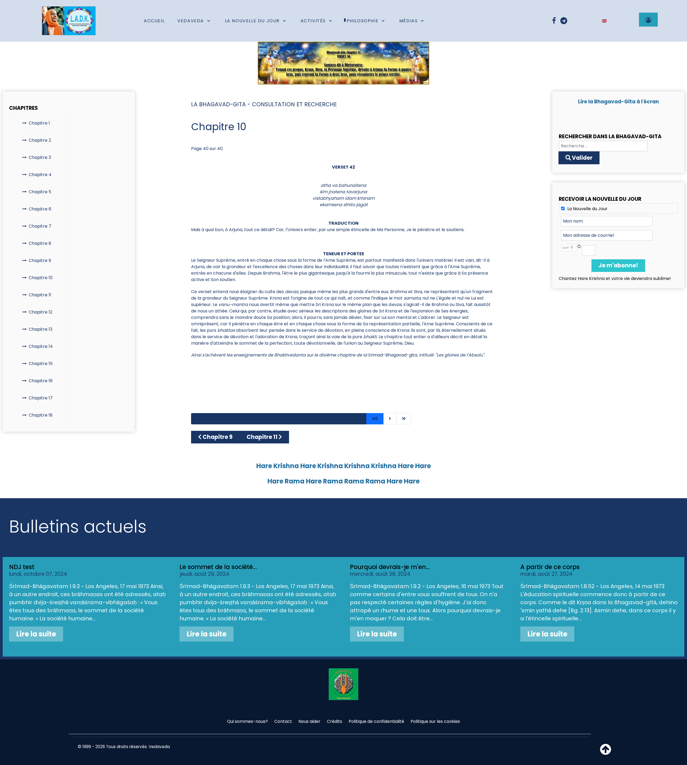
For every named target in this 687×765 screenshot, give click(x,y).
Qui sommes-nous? (247, 721)
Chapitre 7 (40, 226)
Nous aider (309, 721)
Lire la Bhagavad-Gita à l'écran (618, 101)
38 (341, 419)
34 (275, 419)
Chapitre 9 (40, 260)
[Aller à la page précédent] (212, 418)
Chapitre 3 (40, 157)
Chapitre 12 (40, 312)
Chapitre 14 (41, 346)
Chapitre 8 (40, 243)
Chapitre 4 (40, 175)
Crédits (334, 721)
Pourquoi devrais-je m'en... (390, 567)
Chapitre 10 (41, 278)
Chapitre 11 (40, 295)
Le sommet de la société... (218, 567)
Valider (582, 158)
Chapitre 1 (39, 123)
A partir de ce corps (550, 567)
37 (325, 419)
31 (227, 419)
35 (292, 419)
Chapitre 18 (41, 415)
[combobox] (603, 146)
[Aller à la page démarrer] (198, 418)
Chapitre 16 (41, 381)
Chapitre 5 (40, 192)
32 (242, 419)
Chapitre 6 (40, 209)
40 (375, 419)
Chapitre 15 (41, 363)
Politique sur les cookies (435, 721)
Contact (283, 721)
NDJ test (21, 567)
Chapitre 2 (40, 140)
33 (259, 419)
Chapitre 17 (41, 398)
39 (358, 419)
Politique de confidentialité (376, 721)
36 (308, 419)
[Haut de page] (605, 752)
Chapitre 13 (40, 329)
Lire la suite (36, 634)
